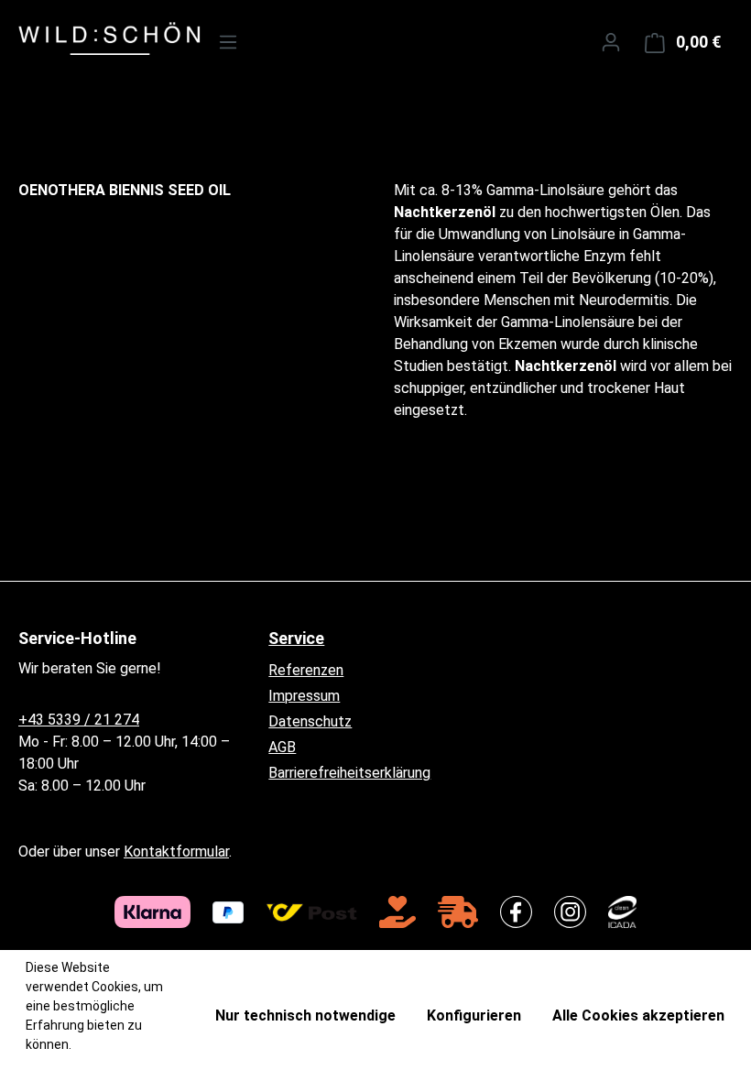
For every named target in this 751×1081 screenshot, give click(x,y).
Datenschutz (310, 721)
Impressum (304, 695)
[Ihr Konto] (611, 42)
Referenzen (305, 670)
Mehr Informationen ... (90, 1063)
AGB (282, 747)
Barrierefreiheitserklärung (349, 772)
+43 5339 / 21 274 (78, 719)
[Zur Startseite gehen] (93, 38)
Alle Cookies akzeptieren (638, 1015)
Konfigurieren (474, 1015)
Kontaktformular (176, 851)
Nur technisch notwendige (305, 1015)
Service (296, 638)
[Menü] (228, 42)
